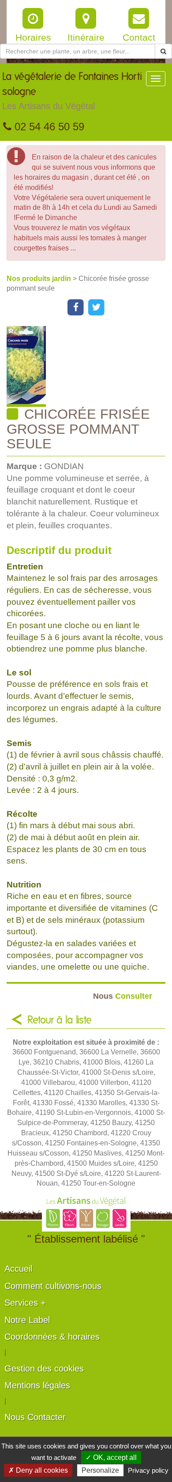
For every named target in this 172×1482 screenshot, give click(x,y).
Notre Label (27, 1320)
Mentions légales (37, 1385)
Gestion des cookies (44, 1368)
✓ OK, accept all (111, 1457)
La (72, 91)
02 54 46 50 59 (47, 127)
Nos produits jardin (40, 278)
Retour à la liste (59, 1020)
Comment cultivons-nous (52, 1286)
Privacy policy (148, 1470)
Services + (25, 1303)
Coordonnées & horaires (52, 1337)
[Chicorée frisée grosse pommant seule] (89, 366)
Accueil (18, 1269)
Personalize (100, 1470)
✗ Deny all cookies (38, 1470)
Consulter (122, 996)
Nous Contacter (35, 1417)
